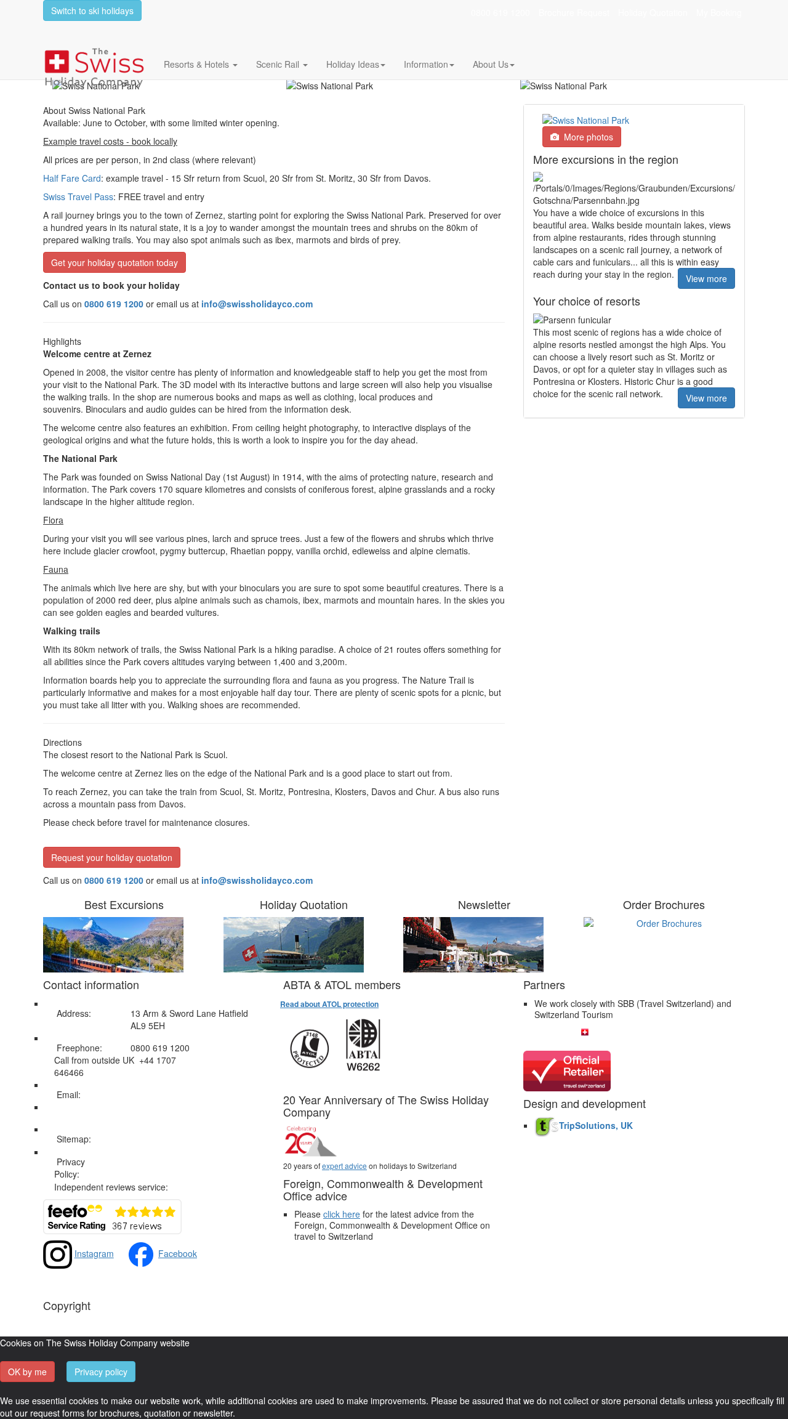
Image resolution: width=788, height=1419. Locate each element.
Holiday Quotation (653, 12)
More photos (586, 137)
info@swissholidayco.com (257, 880)
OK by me (27, 1371)
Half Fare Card (72, 178)
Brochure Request (574, 12)
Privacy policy (100, 1371)
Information (426, 64)
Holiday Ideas (352, 64)
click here (341, 1214)
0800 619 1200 (500, 12)
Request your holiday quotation (111, 857)
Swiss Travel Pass (78, 196)
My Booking (719, 12)
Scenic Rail (279, 64)
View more (706, 278)
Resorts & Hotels (197, 64)
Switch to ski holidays (92, 10)
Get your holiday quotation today (114, 262)
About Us (491, 64)
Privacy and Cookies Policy (183, 1161)
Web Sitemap (157, 1139)
